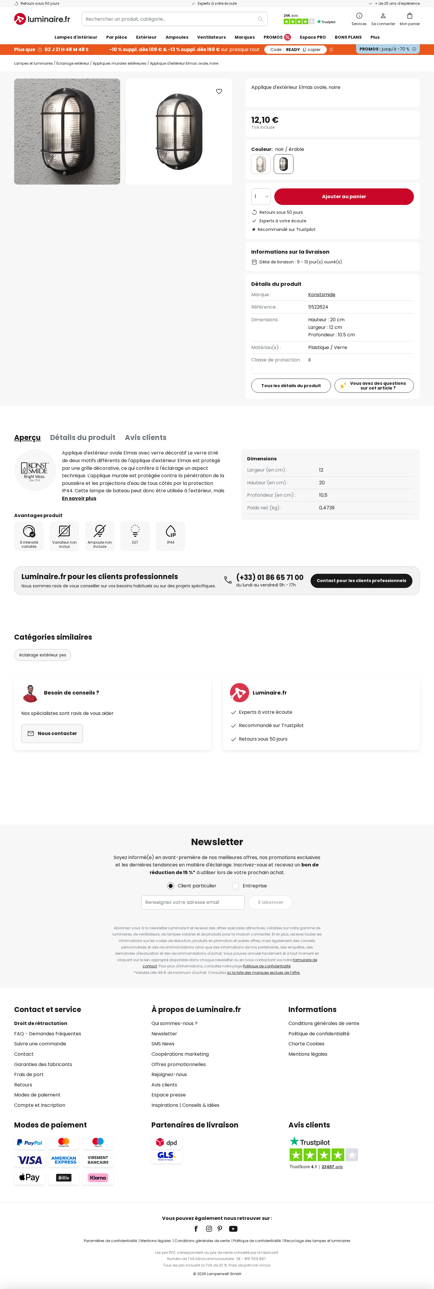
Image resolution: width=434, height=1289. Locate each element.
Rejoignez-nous (169, 1074)
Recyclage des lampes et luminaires (317, 1240)
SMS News (162, 1043)
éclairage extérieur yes (42, 655)
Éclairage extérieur (72, 63)
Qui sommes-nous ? (174, 1023)
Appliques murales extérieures (119, 63)
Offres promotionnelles (178, 1064)
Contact (24, 1054)
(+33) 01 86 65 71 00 (270, 577)
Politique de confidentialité (267, 966)
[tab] (27, 437)
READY (295, 50)
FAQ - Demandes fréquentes (47, 1033)
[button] (219, 91)
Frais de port (29, 1074)
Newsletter (164, 1033)
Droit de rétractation (40, 1023)
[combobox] (174, 19)
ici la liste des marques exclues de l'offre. (263, 972)
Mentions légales (307, 1054)
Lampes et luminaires (33, 63)
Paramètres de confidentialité (110, 1240)
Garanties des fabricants (43, 1064)
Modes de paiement (37, 1094)
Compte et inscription (39, 1105)
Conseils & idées (200, 1105)
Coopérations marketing (180, 1054)
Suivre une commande (40, 1043)
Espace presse (168, 1094)
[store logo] (42, 19)
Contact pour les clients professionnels (361, 581)
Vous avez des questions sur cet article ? (378, 385)
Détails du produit (82, 437)
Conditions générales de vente (323, 1023)
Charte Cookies (306, 1043)
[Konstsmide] (35, 470)
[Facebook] (200, 1228)
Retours (23, 1084)
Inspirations (164, 1105)
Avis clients (146, 437)
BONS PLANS (348, 37)
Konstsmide (321, 294)
